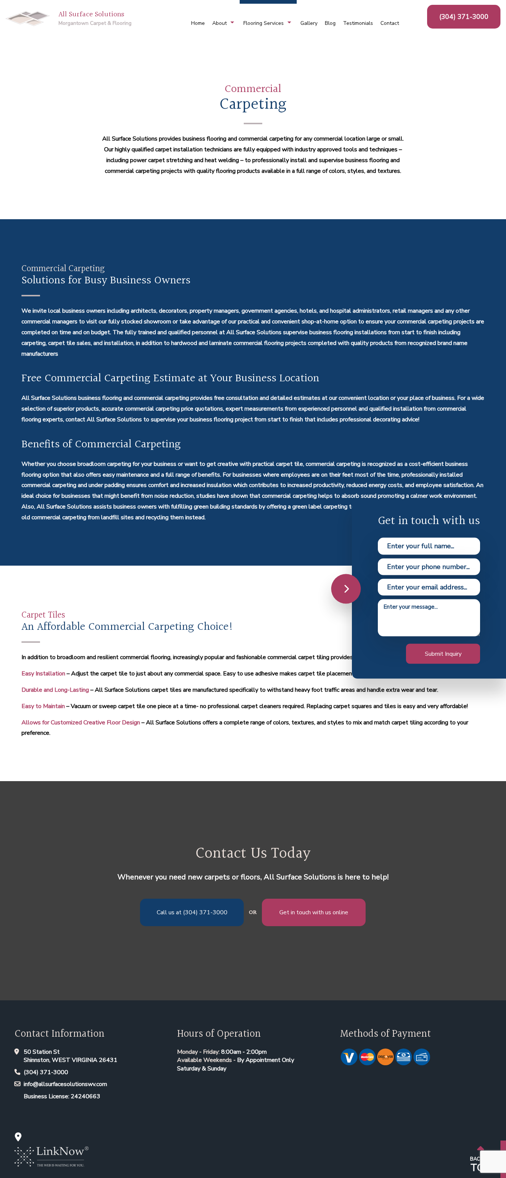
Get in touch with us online (313, 912)
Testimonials (358, 23)
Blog (330, 23)
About (219, 23)
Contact (389, 23)
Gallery (308, 23)
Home (198, 23)
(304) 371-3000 (464, 16)
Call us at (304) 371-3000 (192, 912)
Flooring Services (263, 23)
